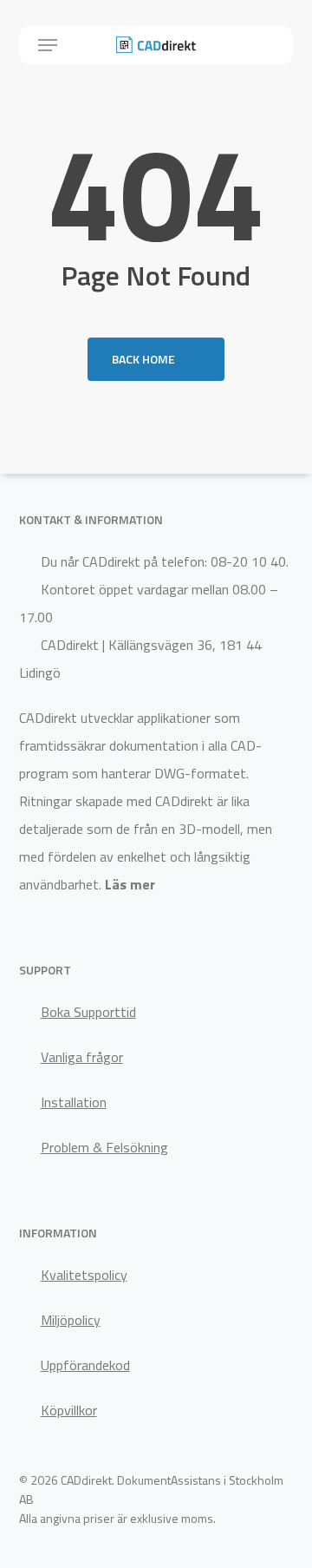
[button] (47, 45)
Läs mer (130, 884)
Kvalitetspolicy (84, 1274)
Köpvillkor (69, 1410)
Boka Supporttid (88, 1011)
